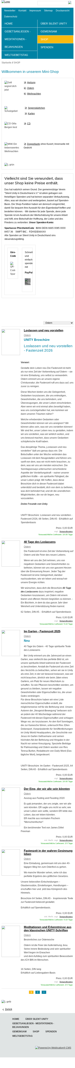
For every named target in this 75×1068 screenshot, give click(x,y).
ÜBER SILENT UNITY (54, 23)
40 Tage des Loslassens (40, 541)
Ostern (30, 88)
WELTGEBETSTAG (16, 54)
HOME (9, 23)
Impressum (35, 10)
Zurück (8, 1009)
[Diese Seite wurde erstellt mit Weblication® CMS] (53, 1047)
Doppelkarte (33, 144)
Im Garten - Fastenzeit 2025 (42, 631)
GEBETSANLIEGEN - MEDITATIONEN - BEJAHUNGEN (18, 39)
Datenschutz (10, 16)
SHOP (44, 39)
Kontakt (22, 10)
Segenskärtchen (36, 108)
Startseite (6, 62)
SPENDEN (47, 47)
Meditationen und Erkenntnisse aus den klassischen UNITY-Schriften (47, 928)
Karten (31, 113)
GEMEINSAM (49, 31)
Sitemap (48, 10)
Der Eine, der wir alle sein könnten (47, 788)
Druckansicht (62, 10)
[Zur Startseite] (15, 4)
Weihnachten (34, 93)
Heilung (31, 82)
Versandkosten (66, 531)
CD (29, 123)
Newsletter (9, 10)
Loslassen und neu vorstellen (43, 330)
